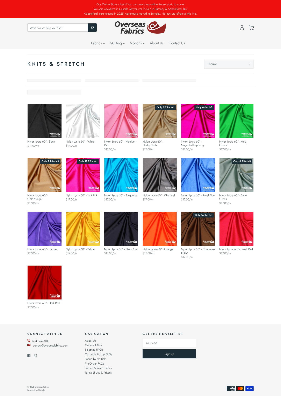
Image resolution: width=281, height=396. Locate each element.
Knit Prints (54, 80)
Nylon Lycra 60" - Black (41, 141)
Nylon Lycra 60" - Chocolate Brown (198, 251)
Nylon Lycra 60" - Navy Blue (120, 249)
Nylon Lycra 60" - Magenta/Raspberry (192, 143)
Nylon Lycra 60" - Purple (42, 249)
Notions (136, 43)
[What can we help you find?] (62, 28)
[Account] (242, 28)
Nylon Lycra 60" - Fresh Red (236, 249)
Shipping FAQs (94, 350)
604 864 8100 (40, 341)
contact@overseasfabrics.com (50, 345)
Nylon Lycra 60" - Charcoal (159, 195)
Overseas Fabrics (42, 386)
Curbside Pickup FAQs (98, 354)
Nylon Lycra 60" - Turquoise (120, 195)
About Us (157, 43)
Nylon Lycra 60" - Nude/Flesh (153, 143)
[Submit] (92, 27)
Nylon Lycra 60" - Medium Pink (119, 143)
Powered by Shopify (36, 390)
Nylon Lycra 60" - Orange (158, 249)
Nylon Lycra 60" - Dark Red (43, 303)
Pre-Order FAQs (94, 363)
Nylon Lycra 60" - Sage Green (233, 197)
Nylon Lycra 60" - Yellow (80, 249)
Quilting (116, 43)
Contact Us (177, 43)
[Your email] (169, 342)
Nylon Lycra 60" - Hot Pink (81, 195)
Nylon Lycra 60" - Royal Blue (198, 195)
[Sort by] (229, 64)
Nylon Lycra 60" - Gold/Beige (37, 197)
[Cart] (251, 28)
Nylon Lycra (169, 80)
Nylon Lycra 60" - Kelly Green (232, 143)
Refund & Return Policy (98, 368)
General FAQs (93, 345)
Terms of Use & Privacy (98, 373)
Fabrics (97, 43)
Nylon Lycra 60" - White (80, 141)
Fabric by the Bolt (95, 359)
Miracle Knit (111, 80)
